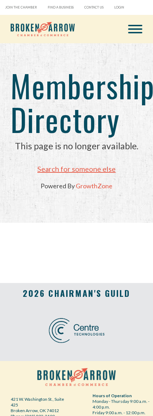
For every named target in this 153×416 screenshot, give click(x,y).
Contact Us (94, 7)
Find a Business (61, 7)
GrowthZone (94, 186)
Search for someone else (76, 169)
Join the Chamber (21, 7)
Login (119, 7)
